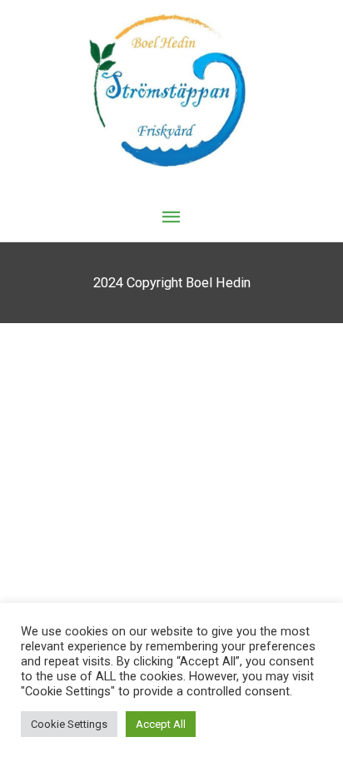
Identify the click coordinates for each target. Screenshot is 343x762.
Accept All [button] (161, 724)
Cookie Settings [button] (69, 724)
